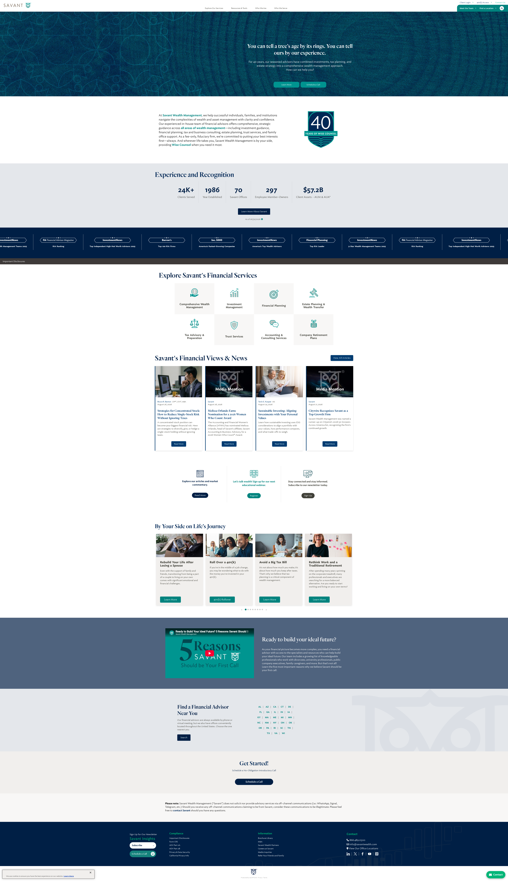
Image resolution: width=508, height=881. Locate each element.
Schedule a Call (313, 84)
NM (267, 722)
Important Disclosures (14, 261)
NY (275, 722)
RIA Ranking (326, 246)
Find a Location (486, 8)
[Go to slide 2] (248, 609)
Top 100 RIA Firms (76, 246)
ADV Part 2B (174, 848)
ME (275, 717)
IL (275, 712)
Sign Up (308, 495)
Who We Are (260, 8)
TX (268, 733)
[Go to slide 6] (257, 609)
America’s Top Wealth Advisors (176, 246)
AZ (267, 706)
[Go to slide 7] (260, 609)
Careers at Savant (266, 848)
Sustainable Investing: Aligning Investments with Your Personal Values (278, 414)
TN (289, 728)
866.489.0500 (357, 840)
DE (290, 706)
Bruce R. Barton (164, 401)
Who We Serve (280, 8)
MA (267, 717)
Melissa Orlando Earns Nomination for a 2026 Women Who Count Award (227, 414)
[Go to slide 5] (255, 609)
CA (275, 706)
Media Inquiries (265, 852)
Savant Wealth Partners (268, 845)
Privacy (260, 878)
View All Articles (342, 358)
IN (282, 712)
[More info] (262, 219)
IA (288, 712)
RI (275, 728)
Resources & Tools (239, 8)
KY (259, 717)
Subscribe (137, 845)
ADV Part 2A (174, 845)
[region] (48, 874)
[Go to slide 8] (262, 609)
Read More (178, 444)
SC (282, 728)
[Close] (90, 872)
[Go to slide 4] (252, 609)
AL (260, 706)
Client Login (465, 2)
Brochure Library (265, 838)
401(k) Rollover (222, 599)
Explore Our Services (214, 8)
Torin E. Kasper (264, 401)
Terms (265, 878)
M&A (260, 842)
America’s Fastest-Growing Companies (126, 246)
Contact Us (500, 2)
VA (276, 733)
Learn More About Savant (254, 211)
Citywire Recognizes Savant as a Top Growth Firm (328, 412)
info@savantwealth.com (363, 844)
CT (282, 706)
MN (290, 717)
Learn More (286, 84)
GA (268, 712)
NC (259, 722)
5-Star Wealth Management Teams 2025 (276, 246)
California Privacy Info (179, 855)
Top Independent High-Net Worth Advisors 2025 (381, 246)
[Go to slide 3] (250, 609)
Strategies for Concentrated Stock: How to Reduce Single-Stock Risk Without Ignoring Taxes (178, 414)
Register (254, 495)
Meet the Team (466, 8)
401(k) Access (483, 2)
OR (260, 728)
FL (260, 712)
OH (283, 722)
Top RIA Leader (226, 246)
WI (283, 733)
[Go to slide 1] (246, 609)
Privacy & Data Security (179, 852)
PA (268, 728)
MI (282, 717)
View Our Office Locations (363, 848)
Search (183, 737)
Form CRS (173, 842)
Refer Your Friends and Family (271, 855)
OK (291, 722)
